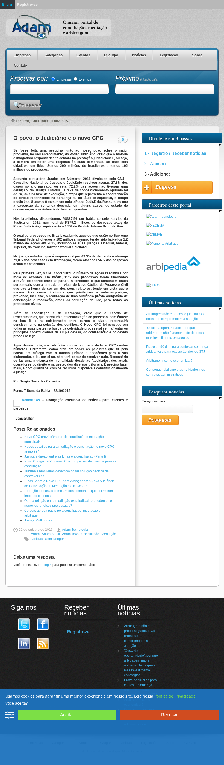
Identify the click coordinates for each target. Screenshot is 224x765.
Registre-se (79, 632)
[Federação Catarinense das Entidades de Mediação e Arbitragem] (155, 225)
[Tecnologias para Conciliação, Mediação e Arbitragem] (161, 216)
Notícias (139, 55)
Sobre (197, 55)
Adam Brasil (51, 534)
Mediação (108, 534)
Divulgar (111, 55)
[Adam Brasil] (13, 121)
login (48, 565)
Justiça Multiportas (38, 520)
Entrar (7, 4)
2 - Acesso (155, 163)
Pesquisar (29, 105)
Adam (35, 534)
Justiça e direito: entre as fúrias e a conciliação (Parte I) (65, 456)
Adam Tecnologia (75, 530)
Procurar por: (30, 78)
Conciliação (90, 534)
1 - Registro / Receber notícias (175, 153)
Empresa (165, 187)
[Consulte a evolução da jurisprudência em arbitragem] (173, 276)
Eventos (83, 55)
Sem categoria (56, 539)
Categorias (54, 55)
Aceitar (67, 715)
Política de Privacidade (175, 696)
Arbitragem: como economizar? (169, 361)
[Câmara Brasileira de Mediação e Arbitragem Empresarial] (154, 234)
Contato (20, 65)
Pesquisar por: (154, 401)
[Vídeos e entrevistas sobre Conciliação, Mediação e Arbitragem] (163, 243)
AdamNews (30, 400)
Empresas (22, 55)
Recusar (169, 715)
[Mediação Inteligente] (153, 285)
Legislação (169, 55)
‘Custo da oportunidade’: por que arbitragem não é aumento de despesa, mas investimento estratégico (175, 333)
